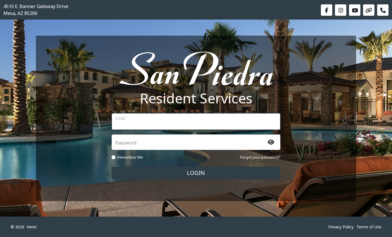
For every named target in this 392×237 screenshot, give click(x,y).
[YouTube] (354, 10)
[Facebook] (326, 10)
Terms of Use (368, 227)
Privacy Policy (341, 227)
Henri (31, 227)
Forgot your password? (260, 157)
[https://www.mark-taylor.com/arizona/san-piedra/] (368, 10)
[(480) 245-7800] (383, 10)
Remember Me (130, 157)
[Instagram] (340, 10)
